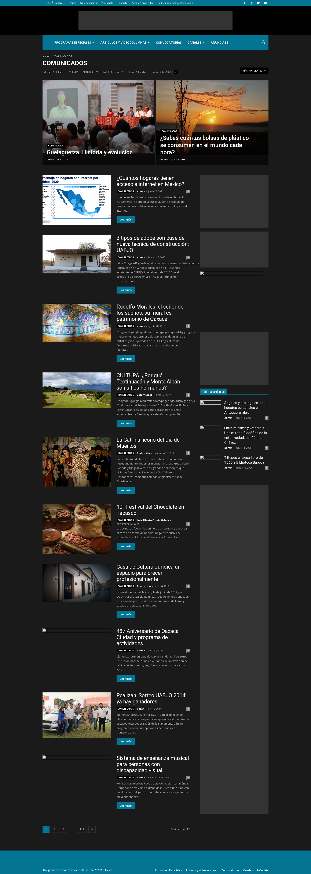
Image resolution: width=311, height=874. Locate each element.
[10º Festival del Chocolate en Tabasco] (77, 529)
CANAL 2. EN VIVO (137, 71)
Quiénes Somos (89, 2)
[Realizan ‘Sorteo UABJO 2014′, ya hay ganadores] (77, 715)
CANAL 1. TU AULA (113, 71)
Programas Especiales (72, 42)
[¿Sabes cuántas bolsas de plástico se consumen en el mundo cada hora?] (212, 117)
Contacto (122, 2)
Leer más (126, 219)
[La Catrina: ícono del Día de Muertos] (77, 462)
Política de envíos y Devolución (175, 2)
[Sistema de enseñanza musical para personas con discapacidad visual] (77, 780)
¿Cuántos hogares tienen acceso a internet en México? (150, 181)
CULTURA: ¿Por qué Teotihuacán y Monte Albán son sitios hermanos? (148, 381)
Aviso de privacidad (143, 2)
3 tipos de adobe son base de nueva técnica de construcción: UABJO (153, 244)
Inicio (73, 2)
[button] (263, 42)
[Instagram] (251, 3)
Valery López (145, 394)
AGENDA (73, 71)
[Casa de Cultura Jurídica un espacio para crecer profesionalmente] (77, 583)
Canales (194, 42)
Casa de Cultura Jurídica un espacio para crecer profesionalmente (149, 573)
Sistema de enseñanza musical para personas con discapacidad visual (153, 764)
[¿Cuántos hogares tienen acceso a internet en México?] (77, 200)
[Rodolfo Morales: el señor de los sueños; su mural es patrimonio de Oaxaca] (77, 323)
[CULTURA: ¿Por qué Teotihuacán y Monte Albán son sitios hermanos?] (77, 390)
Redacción (143, 453)
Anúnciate (107, 2)
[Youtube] (265, 3)
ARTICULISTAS (90, 71)
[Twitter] (258, 3)
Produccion (144, 586)
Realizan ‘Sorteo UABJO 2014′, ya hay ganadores (152, 698)
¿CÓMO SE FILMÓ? (54, 71)
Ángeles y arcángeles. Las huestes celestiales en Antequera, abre (245, 408)
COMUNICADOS (56, 146)
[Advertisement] (155, 20)
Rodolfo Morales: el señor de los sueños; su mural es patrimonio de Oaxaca (150, 313)
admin (164, 159)
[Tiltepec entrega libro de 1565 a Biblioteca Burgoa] (210, 465)
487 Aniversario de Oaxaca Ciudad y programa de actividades (148, 637)
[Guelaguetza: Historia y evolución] (99, 116)
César (50, 159)
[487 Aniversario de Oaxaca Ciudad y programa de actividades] (77, 644)
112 (82, 829)
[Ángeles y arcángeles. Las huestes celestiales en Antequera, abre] (210, 411)
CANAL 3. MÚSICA (161, 71)
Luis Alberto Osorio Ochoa (153, 520)
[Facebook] (244, 3)
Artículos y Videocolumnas (123, 42)
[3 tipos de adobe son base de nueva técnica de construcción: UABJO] (77, 254)
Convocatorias (169, 42)
